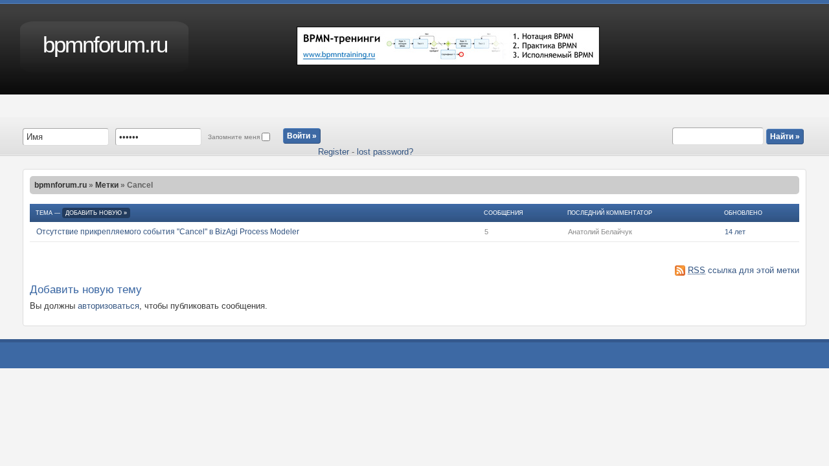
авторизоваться (108, 306)
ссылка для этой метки (743, 270)
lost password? (385, 152)
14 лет (735, 232)
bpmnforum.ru (105, 44)
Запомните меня (235, 136)
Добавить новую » (96, 213)
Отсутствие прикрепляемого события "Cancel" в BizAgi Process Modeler (167, 231)
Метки (107, 185)
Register (333, 152)
